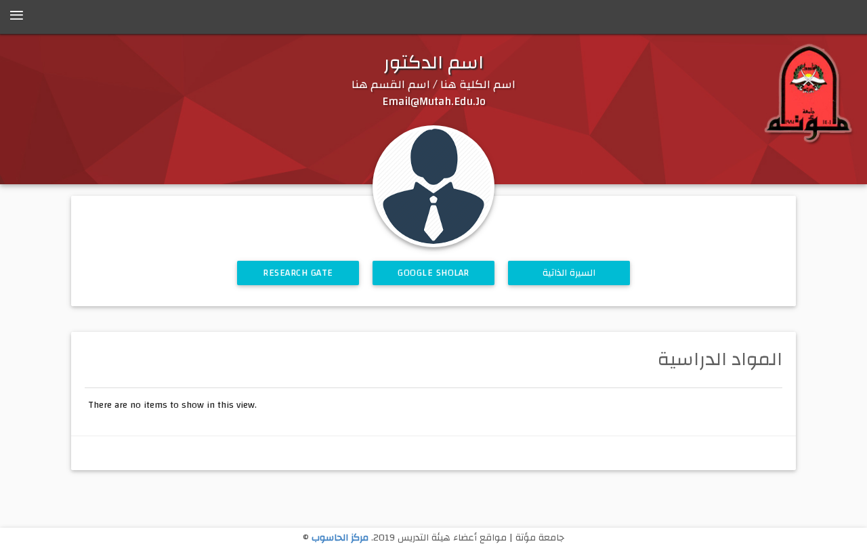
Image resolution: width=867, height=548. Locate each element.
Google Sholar (433, 273)
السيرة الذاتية (569, 273)
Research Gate (298, 273)
